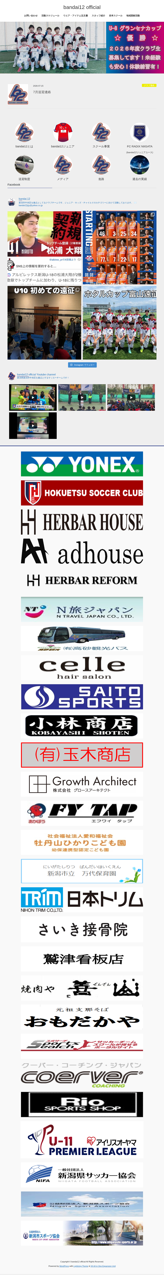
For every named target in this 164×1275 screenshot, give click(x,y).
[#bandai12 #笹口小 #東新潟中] (44, 247)
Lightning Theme (81, 1266)
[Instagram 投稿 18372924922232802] (119, 247)
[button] (12, 47)
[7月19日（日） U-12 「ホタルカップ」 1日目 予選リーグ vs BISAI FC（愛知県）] (119, 323)
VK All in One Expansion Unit (103, 1266)
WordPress (64, 1266)
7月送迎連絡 (42, 92)
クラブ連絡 (149, 85)
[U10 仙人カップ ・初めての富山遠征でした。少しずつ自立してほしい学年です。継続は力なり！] (44, 323)
